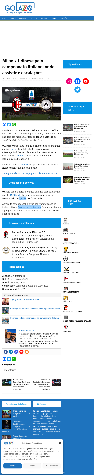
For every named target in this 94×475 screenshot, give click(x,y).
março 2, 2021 (11, 78)
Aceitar (12, 466)
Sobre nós (63, 18)
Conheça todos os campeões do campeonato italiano (34, 318)
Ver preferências (52, 466)
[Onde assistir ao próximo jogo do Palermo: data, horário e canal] (68, 181)
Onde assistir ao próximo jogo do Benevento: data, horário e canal (82, 140)
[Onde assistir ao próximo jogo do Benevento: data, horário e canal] (68, 142)
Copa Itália (23, 18)
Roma (20, 155)
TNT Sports (15, 195)
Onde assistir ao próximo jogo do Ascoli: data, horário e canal (82, 127)
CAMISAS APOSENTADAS (72, 311)
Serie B (13, 18)
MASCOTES (67, 301)
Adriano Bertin (24, 78)
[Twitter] (77, 89)
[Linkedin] (11, 352)
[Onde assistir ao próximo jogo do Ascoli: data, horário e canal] (68, 129)
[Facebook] (6, 352)
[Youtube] (21, 352)
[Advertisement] (47, 41)
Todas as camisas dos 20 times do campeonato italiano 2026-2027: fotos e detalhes (16, 426)
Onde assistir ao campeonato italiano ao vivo (21, 413)
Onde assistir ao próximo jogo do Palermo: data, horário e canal (82, 179)
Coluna (53, 18)
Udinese (24, 164)
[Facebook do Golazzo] (77, 81)
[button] (60, 443)
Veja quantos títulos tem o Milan (25, 299)
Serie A (4, 18)
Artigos (44, 18)
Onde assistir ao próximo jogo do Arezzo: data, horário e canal (82, 153)
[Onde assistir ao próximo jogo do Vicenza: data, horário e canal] (68, 168)
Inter (13, 149)
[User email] (27, 352)
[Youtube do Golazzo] (86, 81)
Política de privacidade (31, 471)
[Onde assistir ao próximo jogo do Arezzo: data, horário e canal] (68, 155)
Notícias (34, 18)
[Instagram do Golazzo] (69, 81)
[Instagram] (16, 352)
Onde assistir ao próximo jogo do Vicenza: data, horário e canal (82, 166)
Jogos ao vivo (39, 78)
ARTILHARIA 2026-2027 (72, 243)
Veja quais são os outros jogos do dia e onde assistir (29, 173)
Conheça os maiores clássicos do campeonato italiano (35, 308)
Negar (32, 466)
